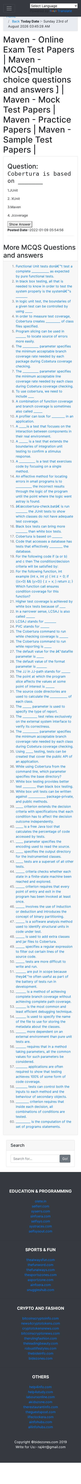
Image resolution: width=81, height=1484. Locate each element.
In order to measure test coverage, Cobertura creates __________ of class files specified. (45, 321)
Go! (65, 1159)
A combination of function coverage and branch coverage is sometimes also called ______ (44, 406)
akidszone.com (40, 1402)
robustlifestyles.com (40, 1348)
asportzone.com (40, 1280)
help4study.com (40, 1392)
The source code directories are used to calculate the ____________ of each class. (44, 696)
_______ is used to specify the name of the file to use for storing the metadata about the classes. (43, 1021)
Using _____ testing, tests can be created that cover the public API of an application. (44, 756)
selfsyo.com (40, 1221)
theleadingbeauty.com (40, 1343)
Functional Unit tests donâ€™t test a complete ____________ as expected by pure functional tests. (44, 271)
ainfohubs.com (40, 1422)
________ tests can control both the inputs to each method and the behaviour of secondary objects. (42, 1091)
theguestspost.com (41, 1412)
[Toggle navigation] (9, 8)
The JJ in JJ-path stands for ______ (43, 671)
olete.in (40, 1201)
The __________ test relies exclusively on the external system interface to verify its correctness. (44, 721)
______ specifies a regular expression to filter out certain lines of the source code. (44, 951)
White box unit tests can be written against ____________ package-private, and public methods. (45, 796)
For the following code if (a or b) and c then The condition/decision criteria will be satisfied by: (42, 561)
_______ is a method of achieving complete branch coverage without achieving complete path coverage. (43, 996)
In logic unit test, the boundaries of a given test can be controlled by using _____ (43, 306)
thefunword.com (40, 1265)
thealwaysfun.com (40, 1260)
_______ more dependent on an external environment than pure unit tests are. (44, 1036)
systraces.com (40, 1226)
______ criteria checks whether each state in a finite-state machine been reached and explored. (43, 876)
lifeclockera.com (41, 1417)
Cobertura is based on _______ (39, 536)
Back (16, 21)
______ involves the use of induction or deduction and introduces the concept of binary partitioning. (43, 911)
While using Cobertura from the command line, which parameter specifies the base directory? (41, 771)
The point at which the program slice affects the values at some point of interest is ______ (41, 681)
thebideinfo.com (40, 1353)
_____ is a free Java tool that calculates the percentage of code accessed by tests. (43, 831)
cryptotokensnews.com (40, 1328)
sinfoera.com (40, 1216)
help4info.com (40, 1387)
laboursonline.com (40, 1397)
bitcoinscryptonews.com (40, 1333)
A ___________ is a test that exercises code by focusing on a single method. (44, 466)
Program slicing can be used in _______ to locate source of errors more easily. (42, 336)
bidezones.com (41, 1358)
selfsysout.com (40, 1231)
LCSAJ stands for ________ (36, 621)
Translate (65, 11)
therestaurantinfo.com (40, 1407)
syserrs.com (40, 1211)
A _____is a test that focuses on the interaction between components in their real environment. (43, 431)
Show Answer (20, 224)
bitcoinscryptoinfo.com (40, 1318)
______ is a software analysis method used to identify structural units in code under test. (44, 926)
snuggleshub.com (40, 1290)
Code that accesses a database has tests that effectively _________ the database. (44, 546)
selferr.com (40, 1206)
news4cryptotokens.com (40, 1323)
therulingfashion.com (40, 1338)
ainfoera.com (40, 1285)
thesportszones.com (41, 1275)
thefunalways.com (40, 1270)
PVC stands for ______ (32, 626)
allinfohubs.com (40, 1427)
